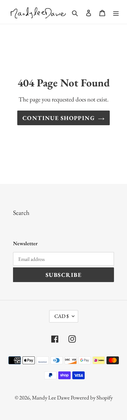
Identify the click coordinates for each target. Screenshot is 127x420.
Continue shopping (58, 118)
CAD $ (61, 316)
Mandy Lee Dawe (51, 397)
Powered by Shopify (92, 397)
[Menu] (116, 12)
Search (21, 212)
